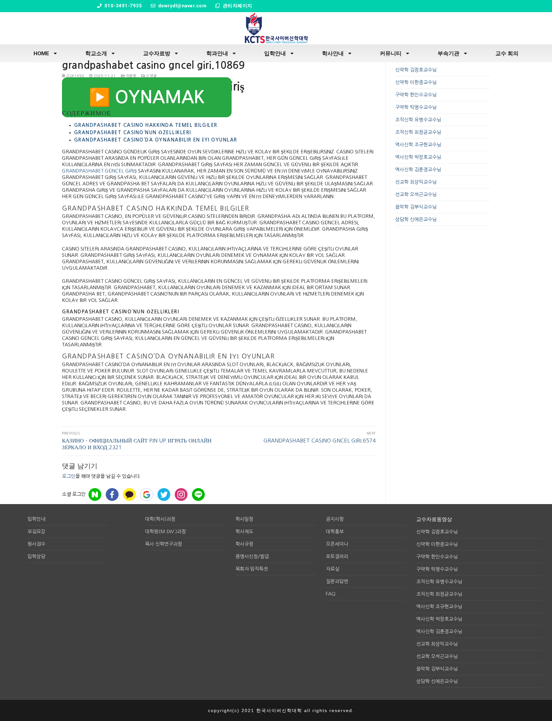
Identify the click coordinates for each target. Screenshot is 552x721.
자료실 (332, 568)
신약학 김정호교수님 (416, 69)
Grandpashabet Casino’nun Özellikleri (132, 132)
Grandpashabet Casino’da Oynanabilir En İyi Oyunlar (155, 139)
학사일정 (244, 519)
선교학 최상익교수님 (416, 182)
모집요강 (36, 531)
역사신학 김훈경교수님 (418, 169)
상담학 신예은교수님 (416, 219)
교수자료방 (156, 53)
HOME (41, 53)
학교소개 (96, 53)
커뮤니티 (391, 53)
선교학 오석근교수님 (416, 194)
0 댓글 (151, 76)
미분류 (130, 76)
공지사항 (335, 519)
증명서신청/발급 (252, 556)
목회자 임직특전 (251, 568)
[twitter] (164, 494)
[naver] (95, 494)
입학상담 (36, 556)
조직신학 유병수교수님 (418, 119)
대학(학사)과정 (160, 519)
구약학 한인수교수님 (416, 94)
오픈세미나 (337, 543)
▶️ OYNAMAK (147, 97)
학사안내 (333, 53)
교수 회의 (506, 53)
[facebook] (112, 494)
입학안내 (275, 53)
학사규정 (244, 543)
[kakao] (129, 494)
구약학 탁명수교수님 (416, 107)
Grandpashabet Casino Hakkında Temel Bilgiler (146, 125)
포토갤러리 (337, 556)
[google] (147, 494)
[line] (198, 494)
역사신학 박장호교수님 (418, 157)
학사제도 (244, 531)
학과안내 (217, 53)
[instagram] (181, 494)
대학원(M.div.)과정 (165, 531)
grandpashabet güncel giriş (99, 170)
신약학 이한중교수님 (416, 82)
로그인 (68, 476)
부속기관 (448, 53)
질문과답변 (337, 581)
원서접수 (36, 543)
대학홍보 (335, 531)
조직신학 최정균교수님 (418, 132)
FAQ (330, 593)
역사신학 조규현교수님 (418, 144)
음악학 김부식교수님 (416, 206)
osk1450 (74, 76)
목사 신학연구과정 (163, 543)
